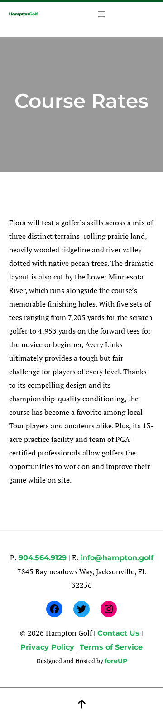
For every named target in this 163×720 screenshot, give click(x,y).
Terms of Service (111, 647)
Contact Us (118, 633)
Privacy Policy (47, 647)
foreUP (116, 661)
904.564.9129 (43, 557)
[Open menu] (101, 14)
